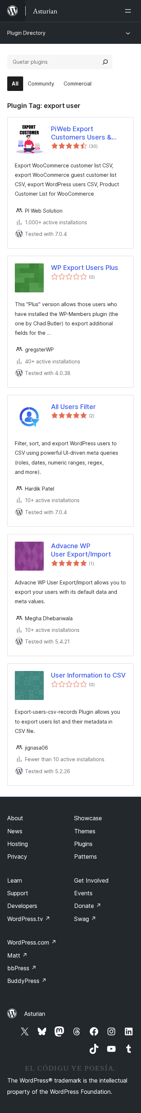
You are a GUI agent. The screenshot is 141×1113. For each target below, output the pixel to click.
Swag (85, 918)
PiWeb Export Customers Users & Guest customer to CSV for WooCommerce (87, 133)
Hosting (17, 843)
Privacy (17, 856)
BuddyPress (27, 980)
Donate (87, 905)
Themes (84, 831)
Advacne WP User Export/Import (81, 550)
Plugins (83, 843)
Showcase (88, 818)
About (15, 818)
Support (17, 893)
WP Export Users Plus (84, 267)
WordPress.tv (28, 918)
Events (83, 893)
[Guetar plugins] (105, 62)
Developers (22, 905)
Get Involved (91, 880)
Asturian (34, 1013)
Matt (17, 955)
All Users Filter (73, 406)
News (14, 831)
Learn (14, 880)
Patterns (85, 856)
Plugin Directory (26, 33)
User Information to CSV (88, 675)
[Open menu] (129, 11)
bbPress (22, 968)
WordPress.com (31, 942)
